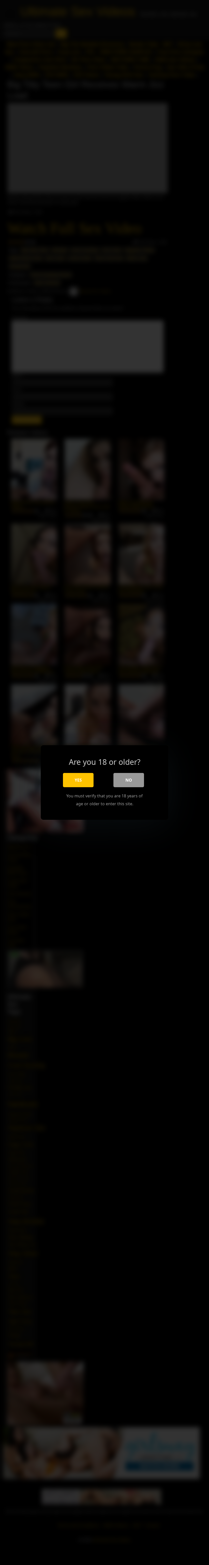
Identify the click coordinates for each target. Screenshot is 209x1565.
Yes (78, 780)
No (128, 780)
